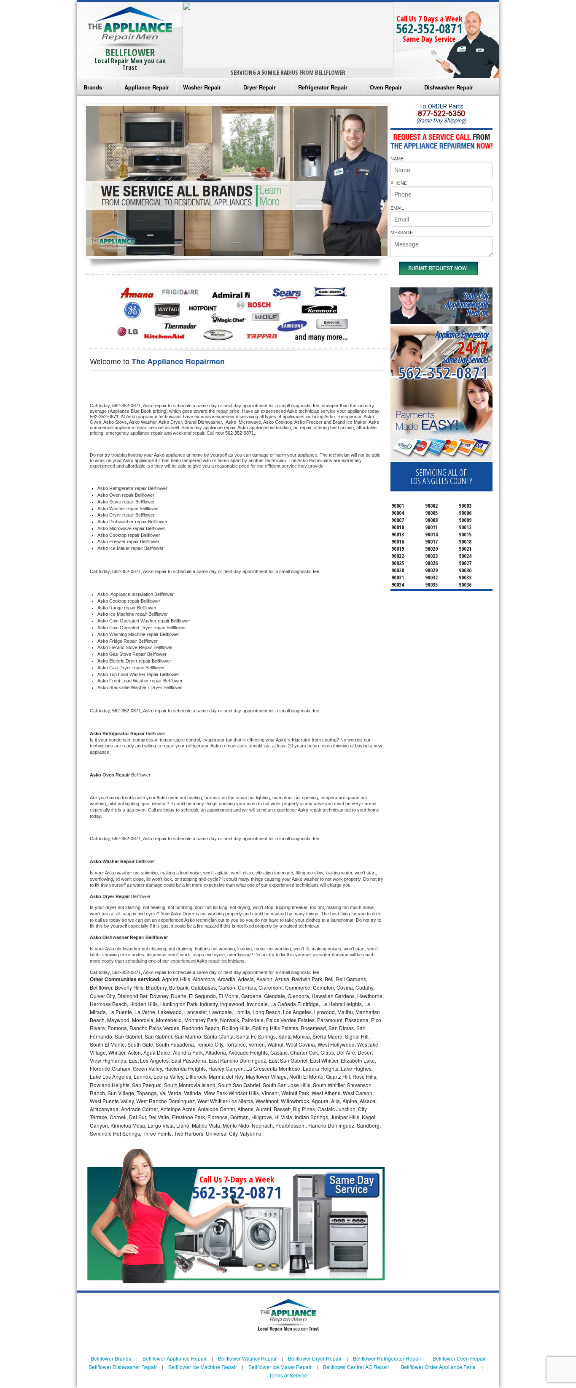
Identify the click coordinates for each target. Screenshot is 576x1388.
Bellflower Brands (111, 1358)
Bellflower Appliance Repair (175, 1358)
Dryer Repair (259, 87)
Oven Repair (386, 87)
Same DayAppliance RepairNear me (467, 304)
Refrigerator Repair (322, 87)
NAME (397, 158)
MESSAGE (401, 232)
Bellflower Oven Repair (459, 1358)
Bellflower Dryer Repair (315, 1358)
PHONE (398, 182)
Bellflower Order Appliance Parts (438, 1366)
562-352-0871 (429, 28)
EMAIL (397, 207)
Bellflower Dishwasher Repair (123, 1366)
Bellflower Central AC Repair (356, 1366)
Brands (92, 87)
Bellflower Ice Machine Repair (202, 1366)
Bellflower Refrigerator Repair (387, 1358)
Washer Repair (202, 87)
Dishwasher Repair (448, 87)
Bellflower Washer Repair (247, 1358)
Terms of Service (288, 1375)
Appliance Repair (146, 87)
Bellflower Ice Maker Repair (280, 1366)
